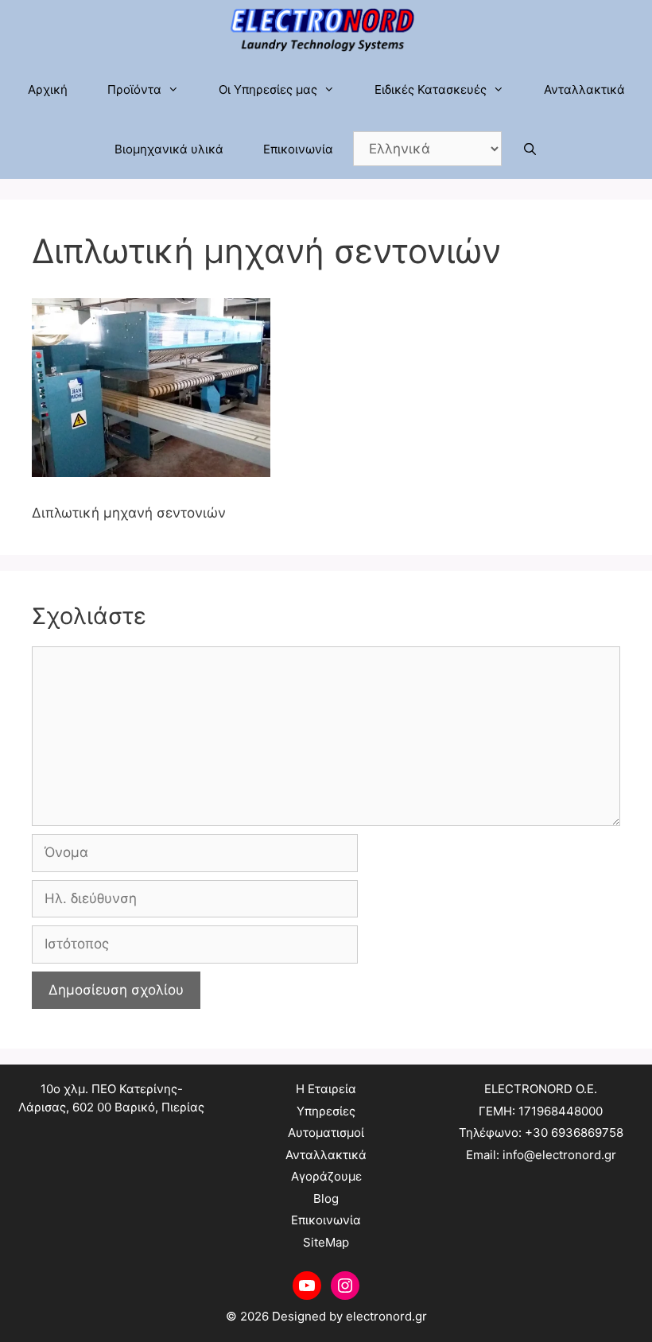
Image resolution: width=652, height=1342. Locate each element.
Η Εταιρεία (326, 1088)
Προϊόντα (134, 89)
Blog (326, 1198)
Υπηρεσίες (326, 1111)
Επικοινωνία (298, 149)
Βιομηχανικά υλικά (168, 149)
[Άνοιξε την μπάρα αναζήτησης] (529, 149)
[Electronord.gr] (326, 30)
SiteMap (326, 1242)
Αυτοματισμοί (326, 1132)
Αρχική (48, 89)
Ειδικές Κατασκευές (431, 89)
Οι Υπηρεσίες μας (268, 89)
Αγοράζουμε (326, 1176)
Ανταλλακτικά (584, 89)
